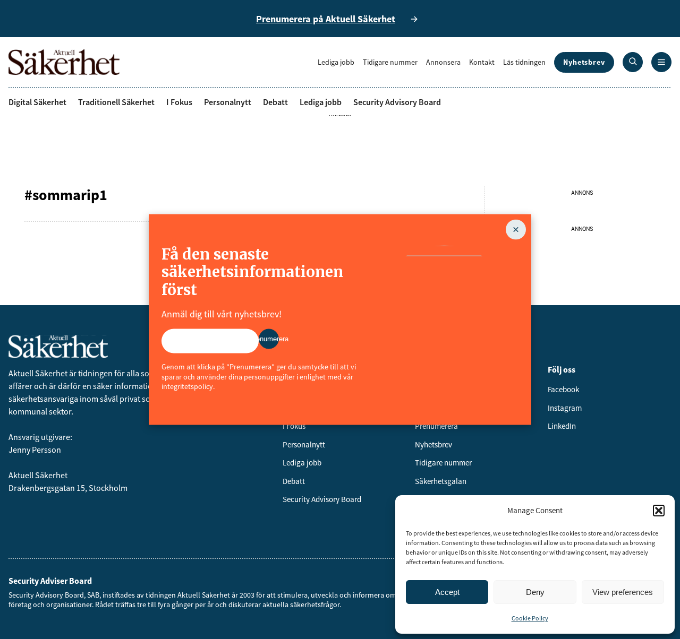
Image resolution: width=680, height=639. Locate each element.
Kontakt (482, 62)
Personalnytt (227, 102)
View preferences (622, 592)
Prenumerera (436, 426)
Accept (447, 592)
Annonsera (443, 62)
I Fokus (179, 102)
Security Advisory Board (397, 102)
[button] (658, 510)
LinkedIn (562, 426)
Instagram (565, 408)
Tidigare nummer (390, 62)
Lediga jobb (336, 62)
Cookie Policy (530, 618)
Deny (535, 592)
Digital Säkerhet (37, 102)
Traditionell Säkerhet (116, 102)
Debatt (275, 102)
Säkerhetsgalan (440, 481)
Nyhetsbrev (584, 62)
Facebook (563, 389)
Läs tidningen (524, 62)
